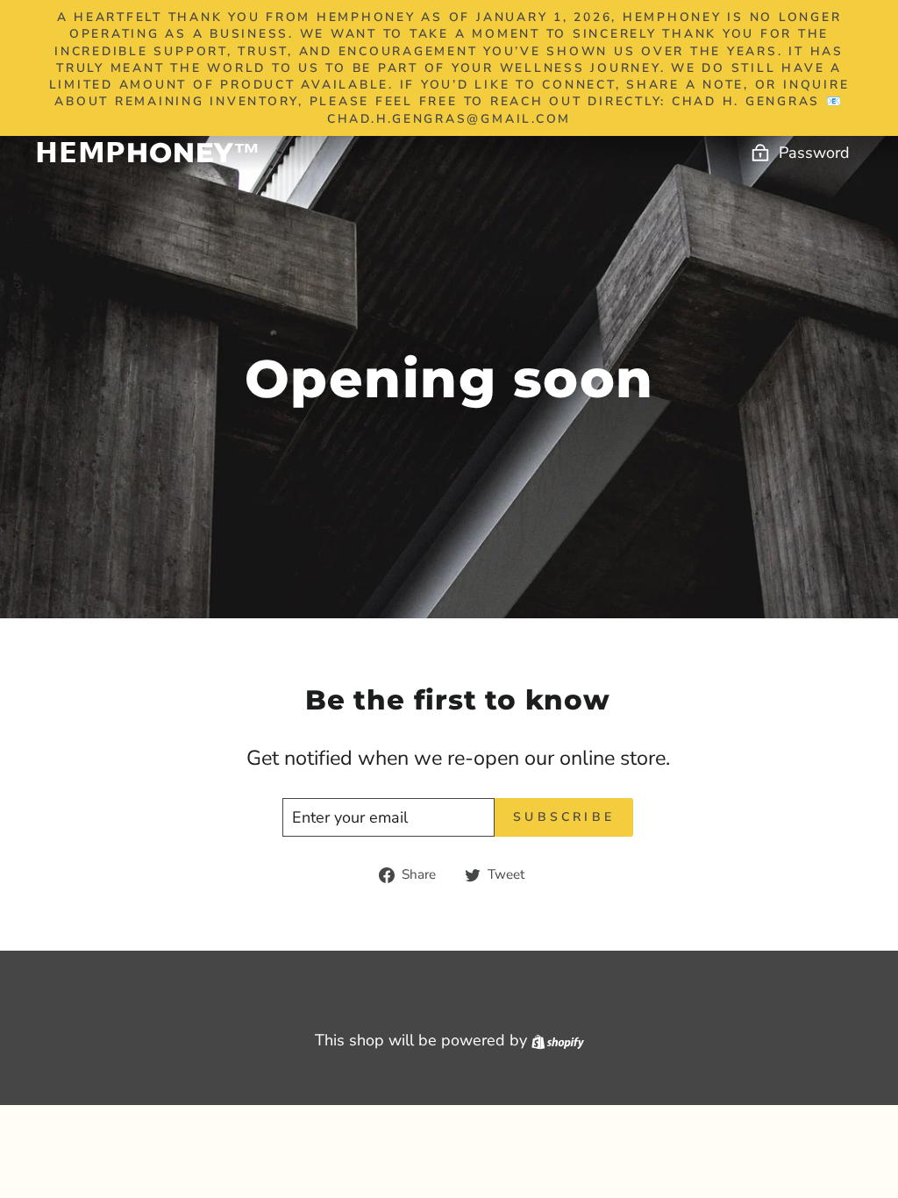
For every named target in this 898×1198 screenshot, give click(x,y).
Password (814, 152)
